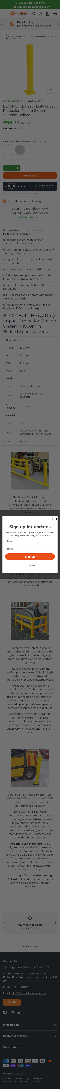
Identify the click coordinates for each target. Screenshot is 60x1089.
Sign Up (30, 557)
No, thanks (30, 565)
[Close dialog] (54, 519)
